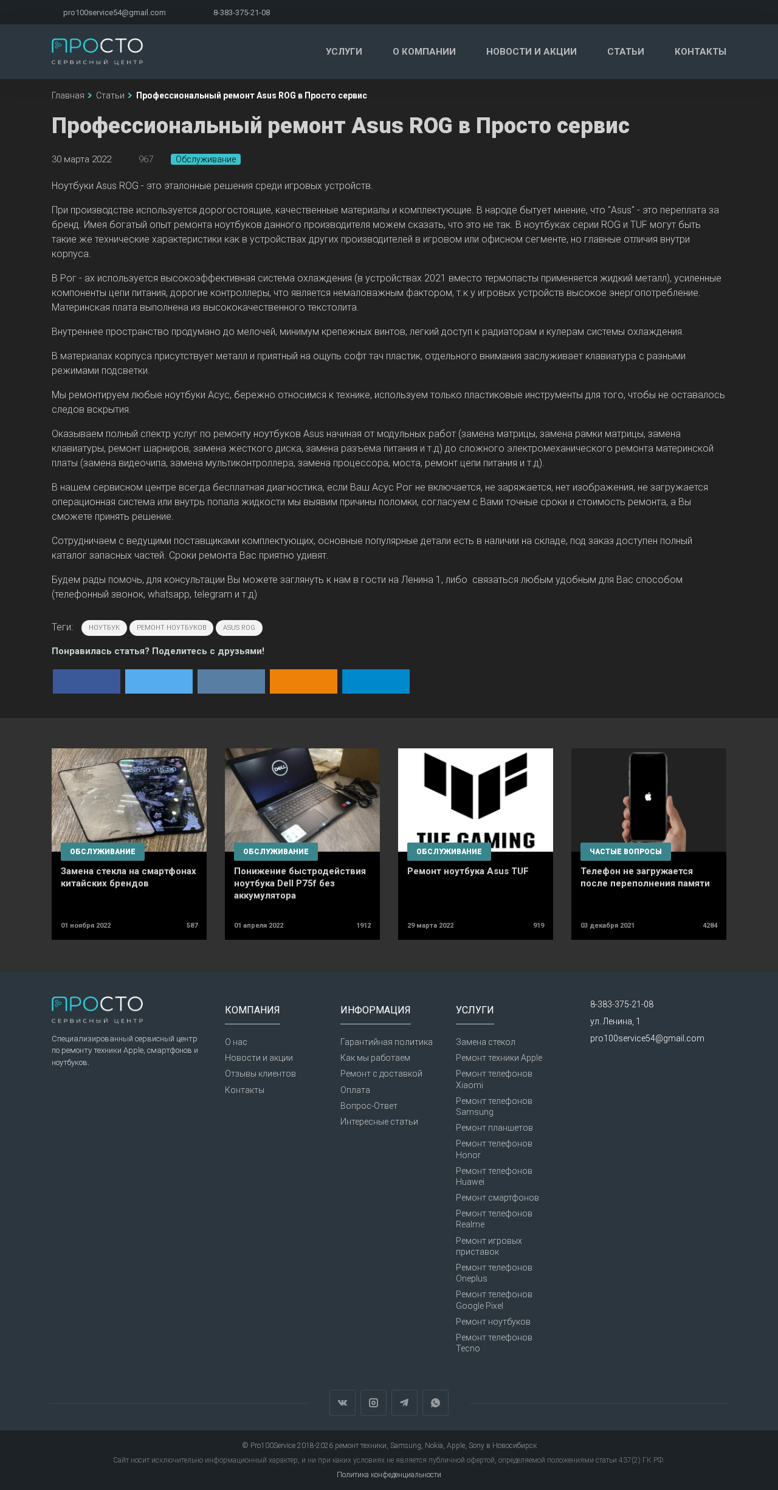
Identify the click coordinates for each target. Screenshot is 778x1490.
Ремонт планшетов (494, 1128)
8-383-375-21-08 (241, 12)
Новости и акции (531, 51)
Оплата (355, 1090)
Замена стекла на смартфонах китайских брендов (128, 877)
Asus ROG (239, 628)
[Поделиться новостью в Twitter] (159, 681)
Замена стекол (485, 1042)
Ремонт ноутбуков (493, 1321)
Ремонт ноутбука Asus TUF (468, 871)
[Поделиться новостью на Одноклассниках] (303, 681)
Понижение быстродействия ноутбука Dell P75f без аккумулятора (300, 883)
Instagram (373, 1403)
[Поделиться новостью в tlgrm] (376, 681)
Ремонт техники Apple (499, 1058)
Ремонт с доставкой (381, 1073)
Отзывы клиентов (260, 1073)
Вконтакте (342, 1403)
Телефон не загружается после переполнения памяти (645, 877)
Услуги (344, 51)
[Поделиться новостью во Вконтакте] (231, 681)
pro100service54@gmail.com (114, 12)
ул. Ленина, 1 (615, 1021)
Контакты (700, 51)
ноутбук (104, 628)
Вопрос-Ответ (369, 1106)
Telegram (404, 1403)
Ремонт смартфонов (497, 1197)
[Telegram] (692, 12)
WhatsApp (435, 1403)
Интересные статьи (379, 1121)
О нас (236, 1042)
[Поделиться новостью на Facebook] (86, 681)
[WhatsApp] (723, 12)
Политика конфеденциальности (389, 1475)
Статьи (625, 51)
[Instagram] (662, 12)
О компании (424, 51)
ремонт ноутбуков (171, 628)
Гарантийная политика (386, 1042)
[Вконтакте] (631, 12)
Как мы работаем (375, 1058)
